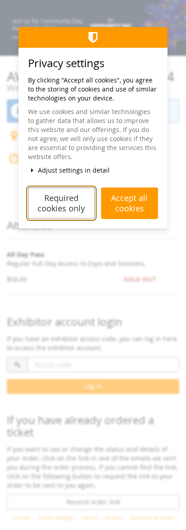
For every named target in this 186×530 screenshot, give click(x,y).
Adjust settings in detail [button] (73, 170)
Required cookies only (61, 203)
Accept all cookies (129, 203)
